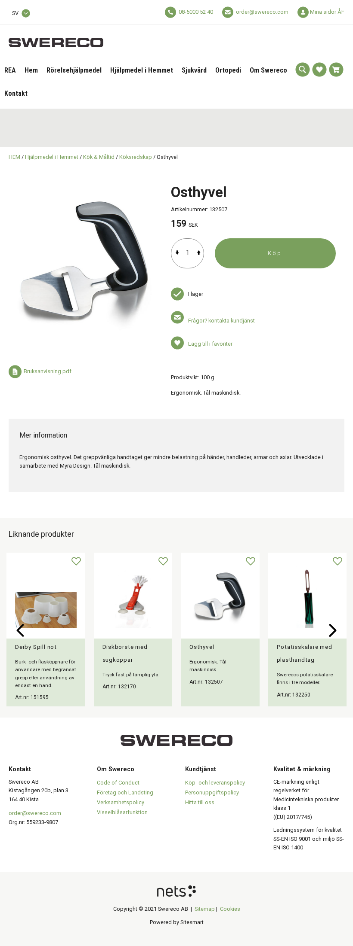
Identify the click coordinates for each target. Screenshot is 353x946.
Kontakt (16, 93)
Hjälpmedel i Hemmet (141, 70)
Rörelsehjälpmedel (74, 70)
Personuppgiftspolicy (212, 792)
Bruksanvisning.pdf (47, 371)
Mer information (43, 435)
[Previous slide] (20, 630)
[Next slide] (332, 630)
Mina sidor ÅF (327, 12)
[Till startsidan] (56, 37)
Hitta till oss (199, 802)
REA (10, 70)
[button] (302, 69)
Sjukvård (194, 70)
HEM (14, 157)
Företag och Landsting (125, 792)
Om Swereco (268, 70)
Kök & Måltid (99, 157)
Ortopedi (228, 70)
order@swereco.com (262, 12)
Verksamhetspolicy (120, 802)
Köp (275, 253)
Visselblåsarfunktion (122, 812)
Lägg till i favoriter (210, 344)
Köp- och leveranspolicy (215, 782)
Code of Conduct (118, 782)
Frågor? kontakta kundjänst (221, 320)
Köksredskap (135, 157)
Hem (31, 70)
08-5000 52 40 (196, 12)
